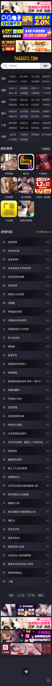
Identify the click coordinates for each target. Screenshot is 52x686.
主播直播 (35, 93)
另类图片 (46, 116)
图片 (3, 113)
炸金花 (24, 81)
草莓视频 (35, 134)
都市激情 (13, 123)
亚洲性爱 (13, 99)
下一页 (31, 595)
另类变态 (46, 104)
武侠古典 (46, 123)
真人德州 (24, 76)
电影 (3, 101)
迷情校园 (13, 127)
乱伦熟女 (35, 104)
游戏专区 (46, 76)
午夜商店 (24, 134)
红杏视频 (13, 139)
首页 (11, 595)
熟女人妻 (13, 93)
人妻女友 (35, 123)
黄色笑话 (35, 127)
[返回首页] (48, 680)
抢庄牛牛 (46, 81)
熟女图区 (35, 116)
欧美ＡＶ (35, 88)
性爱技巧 (46, 127)
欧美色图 (35, 111)
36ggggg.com (26, 58)
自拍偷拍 (24, 88)
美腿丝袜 (13, 116)
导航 (3, 136)
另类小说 (24, 127)
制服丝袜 (13, 104)
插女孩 (13, 134)
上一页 (21, 595)
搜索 (45, 65)
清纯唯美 (24, 116)
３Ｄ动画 (46, 88)
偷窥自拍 (13, 111)
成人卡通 (35, 99)
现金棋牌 (35, 81)
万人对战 (35, 76)
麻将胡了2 (12, 81)
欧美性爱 (46, 99)
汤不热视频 (46, 134)
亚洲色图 (24, 111)
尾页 (41, 595)
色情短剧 (24, 139)
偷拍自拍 (24, 99)
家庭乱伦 (24, 123)
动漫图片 (46, 111)
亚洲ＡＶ (13, 88)
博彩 (3, 78)
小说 (3, 125)
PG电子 (13, 76)
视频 (3, 90)
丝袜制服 (24, 93)
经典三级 (24, 104)
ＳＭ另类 (46, 93)
